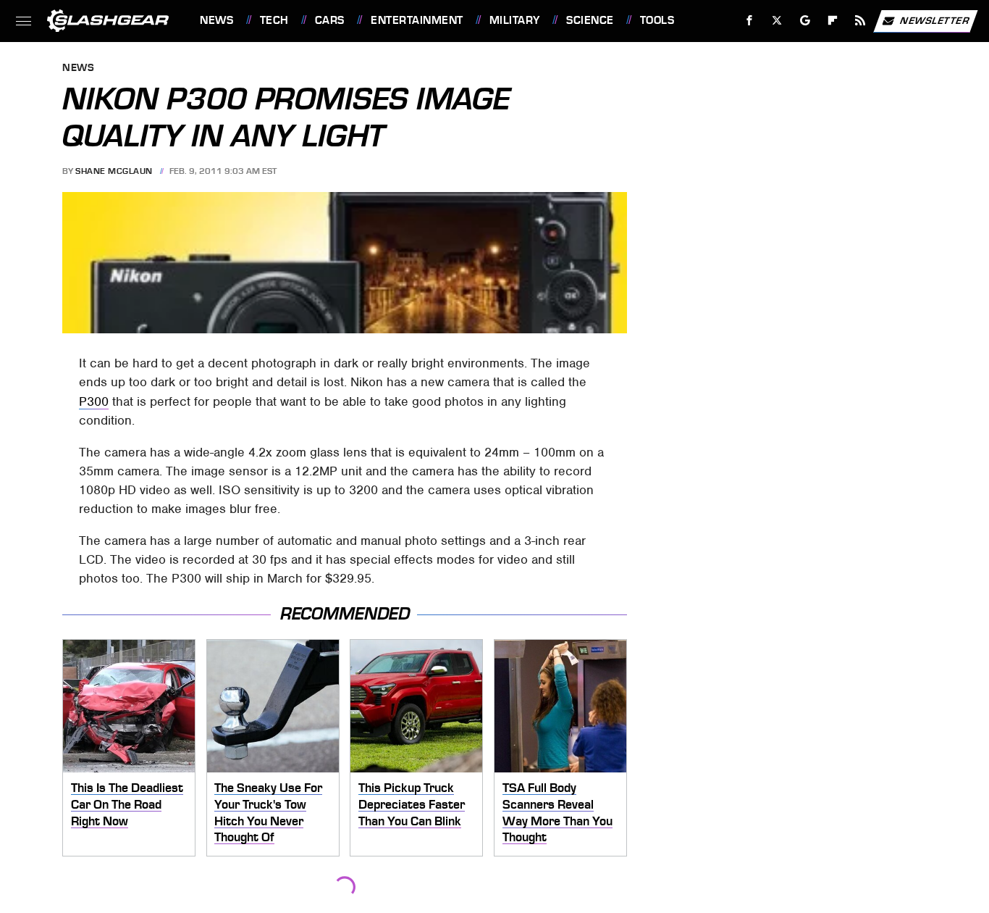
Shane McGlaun (114, 171)
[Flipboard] (832, 20)
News (216, 20)
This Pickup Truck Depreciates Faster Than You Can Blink (411, 803)
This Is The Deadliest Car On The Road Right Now (127, 803)
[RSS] (860, 20)
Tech (274, 20)
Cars (330, 20)
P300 (94, 401)
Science (589, 20)
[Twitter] (777, 20)
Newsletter (934, 19)
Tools (657, 20)
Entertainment (417, 20)
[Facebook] (749, 20)
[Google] (805, 20)
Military (514, 20)
